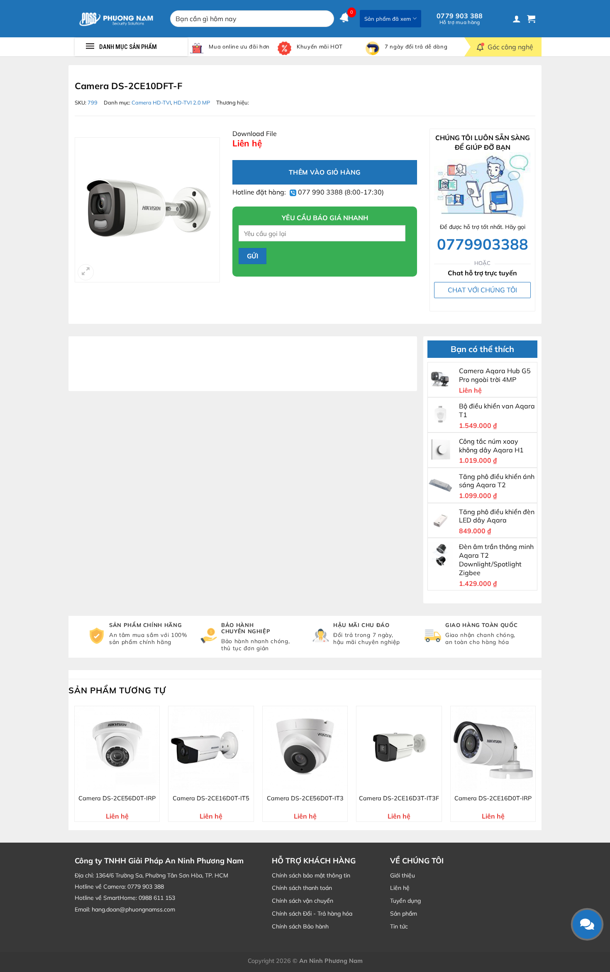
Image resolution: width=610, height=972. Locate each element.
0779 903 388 (460, 19)
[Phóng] (86, 272)
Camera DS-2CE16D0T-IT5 (211, 798)
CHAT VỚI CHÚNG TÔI (482, 290)
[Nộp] (326, 18)
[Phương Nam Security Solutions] (116, 19)
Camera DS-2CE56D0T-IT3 (305, 798)
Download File (254, 133)
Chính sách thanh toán (302, 888)
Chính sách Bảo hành (300, 926)
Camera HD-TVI (151, 102)
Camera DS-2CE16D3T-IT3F (399, 798)
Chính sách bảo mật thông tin (311, 875)
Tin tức (399, 926)
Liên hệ (400, 888)
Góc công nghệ (510, 47)
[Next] (535, 767)
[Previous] (74, 767)
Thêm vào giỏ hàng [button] (122, 783)
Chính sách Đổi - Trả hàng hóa (312, 913)
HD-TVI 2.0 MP (191, 102)
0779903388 (482, 243)
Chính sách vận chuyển (302, 900)
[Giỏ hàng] (531, 19)
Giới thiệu (402, 875)
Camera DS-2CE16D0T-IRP (493, 798)
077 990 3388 (319, 192)
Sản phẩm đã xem (387, 18)
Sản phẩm (403, 913)
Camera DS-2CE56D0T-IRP (117, 798)
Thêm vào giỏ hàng (325, 172)
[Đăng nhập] (516, 19)
